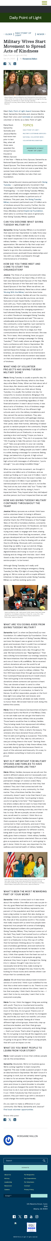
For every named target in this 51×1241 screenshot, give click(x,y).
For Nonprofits (29, 1175)
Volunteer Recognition (32, 140)
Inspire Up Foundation (33, 211)
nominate (26, 117)
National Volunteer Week (33, 137)
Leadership (8, 1182)
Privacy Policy (29, 1189)
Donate (25, 1168)
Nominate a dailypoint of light (35, 149)
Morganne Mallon (30, 58)
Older (8, 34)
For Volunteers (29, 1182)
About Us (7, 1175)
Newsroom (8, 1186)
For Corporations (30, 1178)
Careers (7, 1189)
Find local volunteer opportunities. (18, 1109)
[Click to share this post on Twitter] (10, 64)
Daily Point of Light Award (20, 111)
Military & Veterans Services (34, 133)
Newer (40, 34)
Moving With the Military (14, 292)
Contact (27, 1186)
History (6, 1178)
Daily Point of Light (23, 34)
